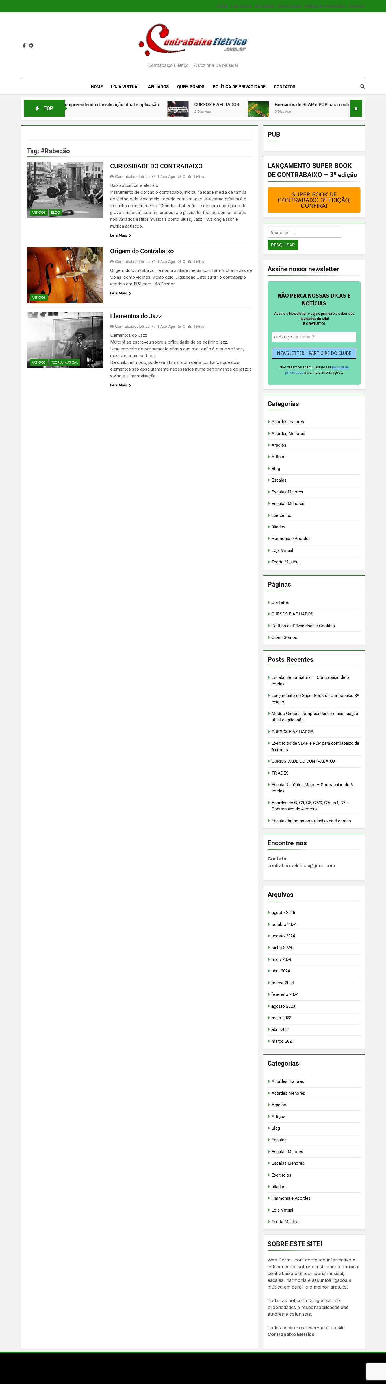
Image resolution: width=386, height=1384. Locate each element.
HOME (222, 6)
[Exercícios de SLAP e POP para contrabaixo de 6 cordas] (227, 112)
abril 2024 (281, 971)
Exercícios (281, 515)
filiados (278, 527)
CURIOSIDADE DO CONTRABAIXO (156, 166)
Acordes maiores (288, 421)
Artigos (39, 212)
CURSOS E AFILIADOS (185, 104)
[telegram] (31, 45)
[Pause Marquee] (356, 108)
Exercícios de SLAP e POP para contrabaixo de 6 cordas (300, 104)
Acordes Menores (288, 433)
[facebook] (24, 45)
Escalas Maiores (287, 492)
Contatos (356, 6)
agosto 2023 (283, 1006)
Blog (55, 212)
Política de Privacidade (325, 6)
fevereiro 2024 (285, 994)
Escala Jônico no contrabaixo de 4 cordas (311, 820)
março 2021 (283, 1041)
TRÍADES (280, 773)
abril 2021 (281, 1029)
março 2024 (283, 982)
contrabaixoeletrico (132, 176)
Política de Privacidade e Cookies (303, 625)
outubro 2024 (284, 924)
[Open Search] (362, 86)
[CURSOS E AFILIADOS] (146, 112)
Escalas (279, 480)
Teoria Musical (64, 362)
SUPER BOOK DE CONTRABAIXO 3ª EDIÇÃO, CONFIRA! (314, 200)
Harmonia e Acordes (291, 538)
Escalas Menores (288, 503)
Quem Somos (289, 6)
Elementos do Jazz (136, 316)
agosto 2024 (283, 936)
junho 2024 (282, 947)
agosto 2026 (283, 912)
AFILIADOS (264, 6)
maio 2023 (281, 1017)
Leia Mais (118, 235)
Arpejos (279, 445)
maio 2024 (281, 959)
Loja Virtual (241, 6)
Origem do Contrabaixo (142, 251)
